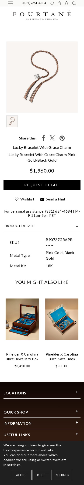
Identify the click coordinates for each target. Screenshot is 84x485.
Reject (42, 475)
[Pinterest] (62, 138)
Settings (62, 475)
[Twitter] (52, 138)
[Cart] (59, 3)
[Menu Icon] (10, 3)
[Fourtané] (42, 14)
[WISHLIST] (52, 3)
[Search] (74, 3)
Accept (21, 475)
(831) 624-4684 (34, 3)
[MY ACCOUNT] (66, 3)
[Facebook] (43, 138)
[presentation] (8, 322)
